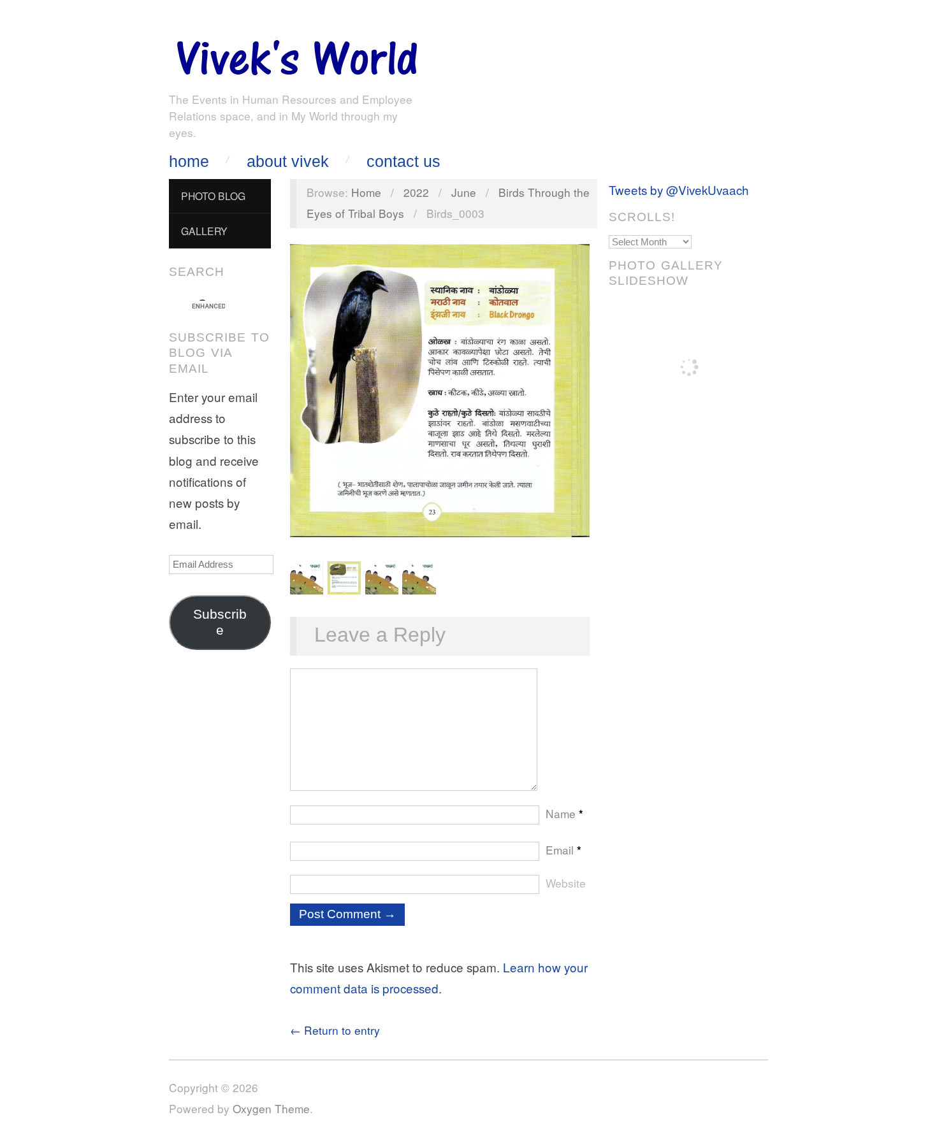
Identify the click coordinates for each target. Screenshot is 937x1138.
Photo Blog (213, 196)
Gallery (204, 231)
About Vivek (288, 161)
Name (564, 813)
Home (189, 161)
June (463, 192)
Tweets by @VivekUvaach (679, 189)
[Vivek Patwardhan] (296, 54)
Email (563, 850)
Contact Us (403, 161)
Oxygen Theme (271, 1108)
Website (566, 883)
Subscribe (220, 622)
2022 (416, 192)
